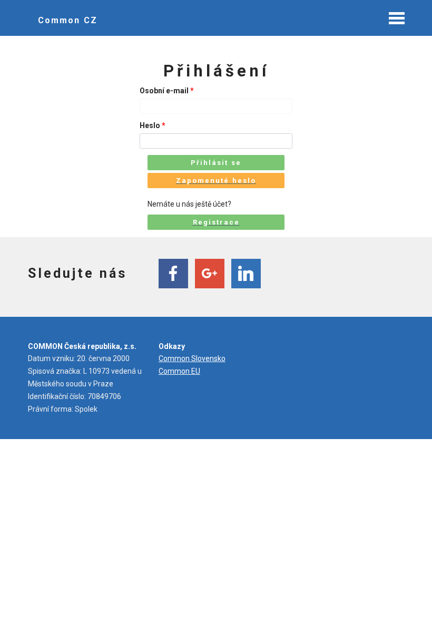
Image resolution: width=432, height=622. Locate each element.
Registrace (216, 222)
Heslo (152, 125)
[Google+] (209, 273)
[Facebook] (173, 273)
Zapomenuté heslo (216, 180)
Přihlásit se (216, 163)
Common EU (179, 371)
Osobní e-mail (167, 90)
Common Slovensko (192, 358)
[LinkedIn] (246, 273)
